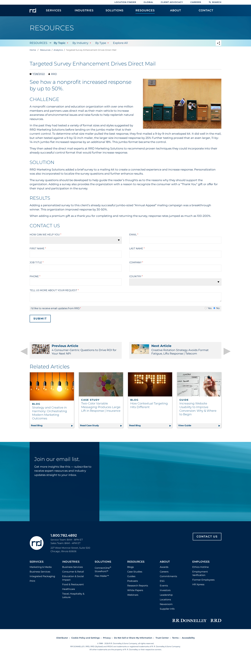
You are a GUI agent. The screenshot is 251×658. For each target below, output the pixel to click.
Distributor (62, 638)
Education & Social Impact (73, 578)
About (165, 561)
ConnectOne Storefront (103, 569)
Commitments (168, 576)
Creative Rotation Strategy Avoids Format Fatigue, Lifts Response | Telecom (180, 349)
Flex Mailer (102, 576)
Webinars (132, 595)
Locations (165, 599)
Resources (38, 43)
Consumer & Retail (73, 571)
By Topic (60, 43)
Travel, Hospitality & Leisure (73, 595)
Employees (201, 561)
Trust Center (162, 638)
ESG (162, 581)
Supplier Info (167, 608)
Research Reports (137, 585)
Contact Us (207, 536)
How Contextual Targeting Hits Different (149, 405)
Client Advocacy (172, 2)
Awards (164, 567)
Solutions (103, 561)
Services (36, 561)
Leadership (166, 595)
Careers (195, 2)
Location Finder (125, 2)
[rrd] (32, 10)
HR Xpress (198, 584)
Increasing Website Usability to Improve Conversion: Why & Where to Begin (197, 409)
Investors (165, 590)
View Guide (199, 425)
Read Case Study (101, 425)
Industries (70, 561)
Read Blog (52, 425)
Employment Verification (200, 573)
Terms (175, 638)
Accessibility (188, 638)
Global (148, 2)
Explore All (120, 43)
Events (164, 585)
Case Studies (134, 571)
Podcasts (132, 581)
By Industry (80, 43)
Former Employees (203, 579)
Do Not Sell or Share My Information (133, 638)
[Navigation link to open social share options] (218, 43)
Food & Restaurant (73, 584)
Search (216, 2)
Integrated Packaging (42, 576)
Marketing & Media (41, 567)
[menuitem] (53, 12)
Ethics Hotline (200, 567)
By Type (100, 43)
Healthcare (68, 589)
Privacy (107, 638)
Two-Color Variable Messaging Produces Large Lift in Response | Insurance (100, 407)
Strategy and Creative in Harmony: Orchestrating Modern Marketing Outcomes (49, 413)
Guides (131, 576)
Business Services (40, 571)
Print (32, 581)
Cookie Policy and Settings (85, 638)
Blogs (130, 567)
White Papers (135, 590)
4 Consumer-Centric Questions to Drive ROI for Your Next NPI (84, 349)
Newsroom (166, 604)
